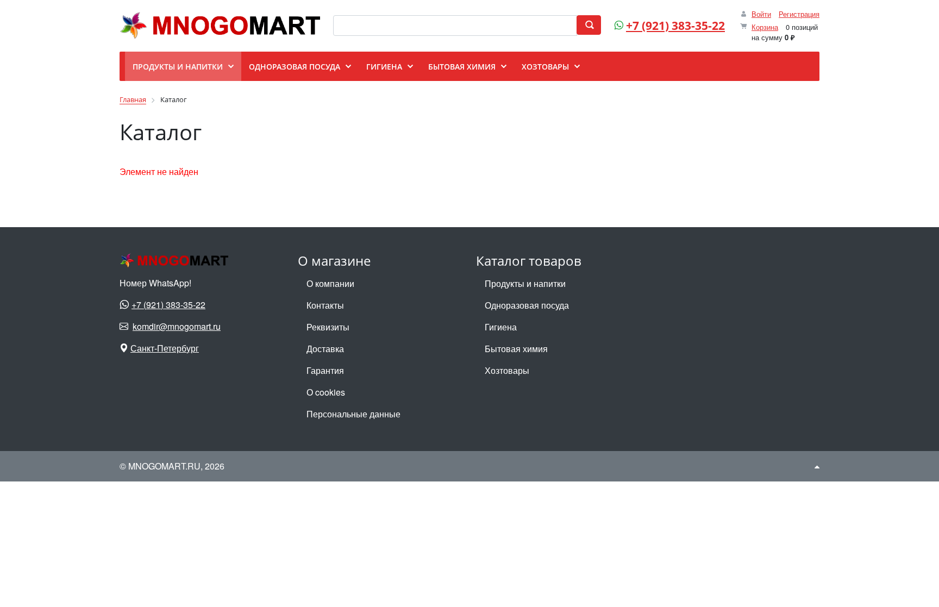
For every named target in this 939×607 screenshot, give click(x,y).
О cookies (325, 392)
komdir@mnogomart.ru (177, 326)
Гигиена (501, 327)
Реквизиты (327, 327)
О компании (330, 283)
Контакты (325, 305)
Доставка (325, 348)
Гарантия (325, 370)
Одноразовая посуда (527, 305)
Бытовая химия (516, 348)
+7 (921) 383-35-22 (675, 25)
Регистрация (799, 14)
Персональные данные (353, 414)
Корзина (765, 27)
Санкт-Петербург (164, 348)
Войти (761, 14)
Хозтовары (507, 370)
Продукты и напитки (525, 283)
